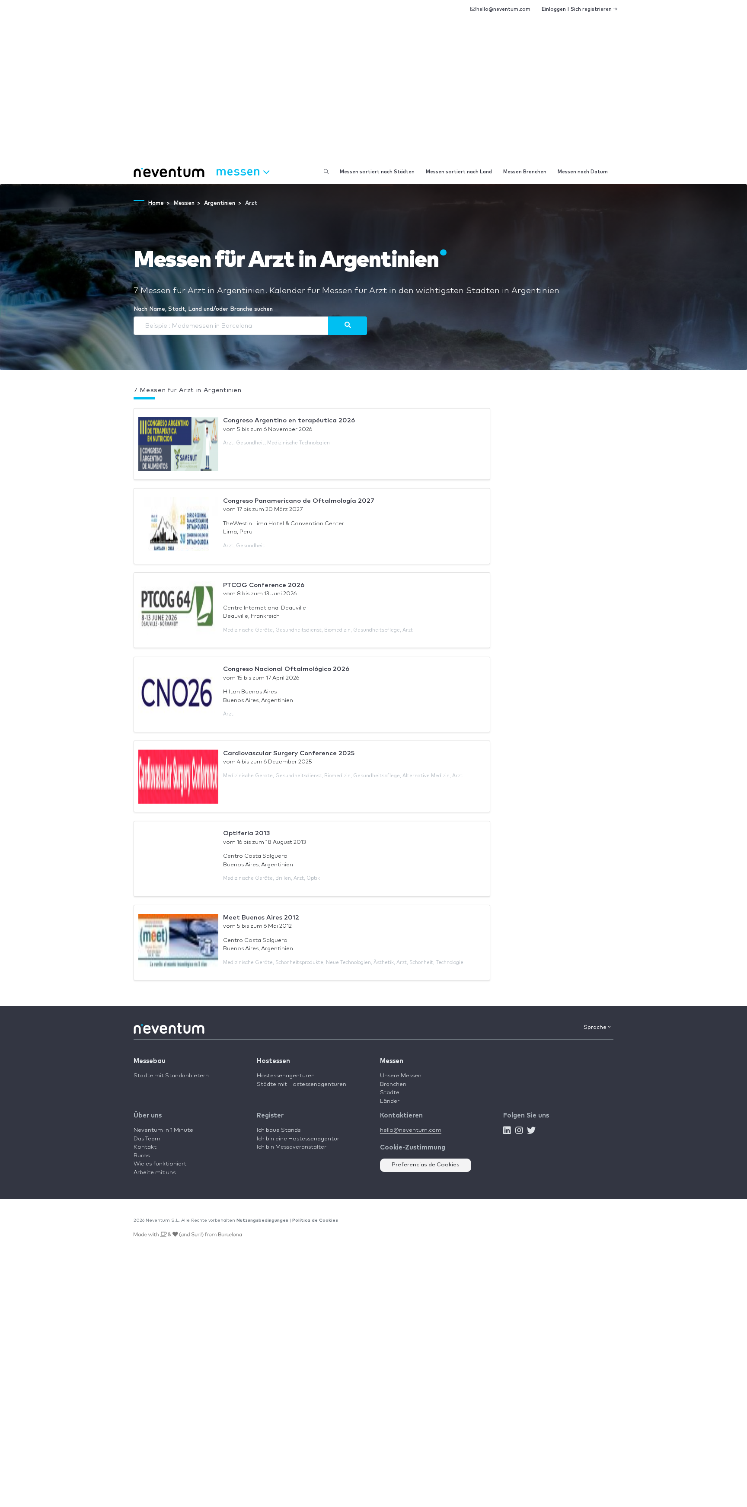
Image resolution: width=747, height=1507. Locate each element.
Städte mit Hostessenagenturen (301, 1084)
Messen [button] (239, 171)
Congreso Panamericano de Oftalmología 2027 (298, 501)
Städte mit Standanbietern (171, 1076)
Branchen (393, 1084)
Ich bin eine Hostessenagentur (298, 1139)
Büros (142, 1156)
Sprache (596, 1027)
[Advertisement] (373, 95)
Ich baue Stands (278, 1130)
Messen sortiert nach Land (459, 171)
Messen (391, 1061)
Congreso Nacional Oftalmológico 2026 (286, 669)
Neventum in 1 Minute (163, 1130)
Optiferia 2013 (246, 833)
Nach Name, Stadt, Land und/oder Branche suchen (203, 309)
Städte (389, 1092)
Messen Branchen (524, 171)
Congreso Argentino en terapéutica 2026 (289, 420)
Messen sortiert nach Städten (377, 171)
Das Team (147, 1139)
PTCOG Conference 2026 (263, 585)
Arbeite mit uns (155, 1172)
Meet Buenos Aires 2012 (261, 917)
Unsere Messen (400, 1076)
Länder (389, 1101)
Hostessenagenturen (286, 1076)
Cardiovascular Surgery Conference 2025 (288, 753)
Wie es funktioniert (160, 1164)
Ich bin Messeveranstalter (291, 1147)
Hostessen (273, 1061)
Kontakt (145, 1147)
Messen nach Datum (583, 171)
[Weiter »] (347, 325)
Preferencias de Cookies (426, 1165)
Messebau (150, 1061)
